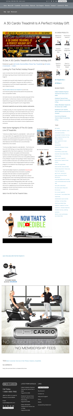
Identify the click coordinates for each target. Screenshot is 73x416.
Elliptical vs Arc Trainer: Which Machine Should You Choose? (62, 111)
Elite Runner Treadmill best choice (61, 161)
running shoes (62, 201)
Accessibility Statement (44, 405)
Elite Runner (58, 156)
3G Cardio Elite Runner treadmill (13, 89)
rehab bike (57, 196)
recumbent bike (66, 194)
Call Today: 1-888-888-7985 (12, 1)
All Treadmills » (60, 80)
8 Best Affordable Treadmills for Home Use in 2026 (28, 406)
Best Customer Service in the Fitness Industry (20, 361)
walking (66, 209)
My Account (41, 391)
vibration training (59, 209)
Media (39, 402)
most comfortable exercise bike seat (62, 182)
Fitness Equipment (59, 168)
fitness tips (67, 168)
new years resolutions (60, 185)
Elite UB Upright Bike (60, 164)
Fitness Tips (32, 64)
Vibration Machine (65, 207)
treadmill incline (64, 205)
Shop (39, 399)
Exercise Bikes (24, 64)
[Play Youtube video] (27, 224)
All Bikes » (58, 83)
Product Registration (62, 1)
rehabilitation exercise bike (61, 198)
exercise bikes (65, 166)
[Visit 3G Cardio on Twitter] (47, 1)
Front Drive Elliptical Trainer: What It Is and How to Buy (62, 118)
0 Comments (6, 66)
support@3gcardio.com (9, 402)
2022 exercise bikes (60, 132)
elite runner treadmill (60, 158)
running (57, 201)
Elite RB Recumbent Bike (61, 151)
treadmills (38, 361)
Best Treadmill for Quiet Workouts (61, 141)
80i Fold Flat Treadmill (60, 130)
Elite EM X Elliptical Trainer (61, 147)
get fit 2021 (57, 173)
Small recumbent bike (60, 203)
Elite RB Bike (58, 149)
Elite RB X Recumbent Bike (61, 153)
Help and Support (43, 396)
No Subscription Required (61, 187)
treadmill (57, 205)
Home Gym (63, 173)
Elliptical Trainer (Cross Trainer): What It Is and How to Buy (62, 100)
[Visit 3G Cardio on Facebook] (50, 1)
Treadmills (39, 64)
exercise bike (58, 166)
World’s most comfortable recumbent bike (61, 215)
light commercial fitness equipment (61, 176)
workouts (57, 212)
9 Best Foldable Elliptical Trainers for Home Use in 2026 (62, 93)
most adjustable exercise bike (62, 179)
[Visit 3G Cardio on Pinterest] (54, 1)
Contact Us (41, 393)
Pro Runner (57, 190)
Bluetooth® (58, 145)
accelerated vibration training (62, 135)
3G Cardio (17, 64)
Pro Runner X (58, 194)
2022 (68, 130)
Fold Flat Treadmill (59, 171)
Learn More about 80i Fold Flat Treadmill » (14, 256)
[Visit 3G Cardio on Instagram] (52, 1)
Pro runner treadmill (60, 192)
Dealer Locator (22, 1)
